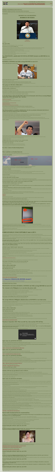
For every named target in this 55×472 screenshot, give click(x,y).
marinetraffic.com (4, 194)
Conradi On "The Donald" (26, 3)
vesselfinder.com (4, 195)
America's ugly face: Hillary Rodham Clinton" (40, 4)
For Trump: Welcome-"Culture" (32, 3)
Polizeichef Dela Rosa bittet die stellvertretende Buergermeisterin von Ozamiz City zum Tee (14, 445)
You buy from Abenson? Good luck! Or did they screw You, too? (8, 257)
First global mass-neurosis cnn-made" (41, 3)
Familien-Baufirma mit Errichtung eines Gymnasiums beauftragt (10, 449)
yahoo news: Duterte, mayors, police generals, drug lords (9, 277)
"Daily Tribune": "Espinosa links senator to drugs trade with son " (11, 365)
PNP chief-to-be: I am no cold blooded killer (6, 99)
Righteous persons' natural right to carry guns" (29, 4)
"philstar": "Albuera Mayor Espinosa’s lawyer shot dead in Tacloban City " (12, 363)
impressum (51, 3)
